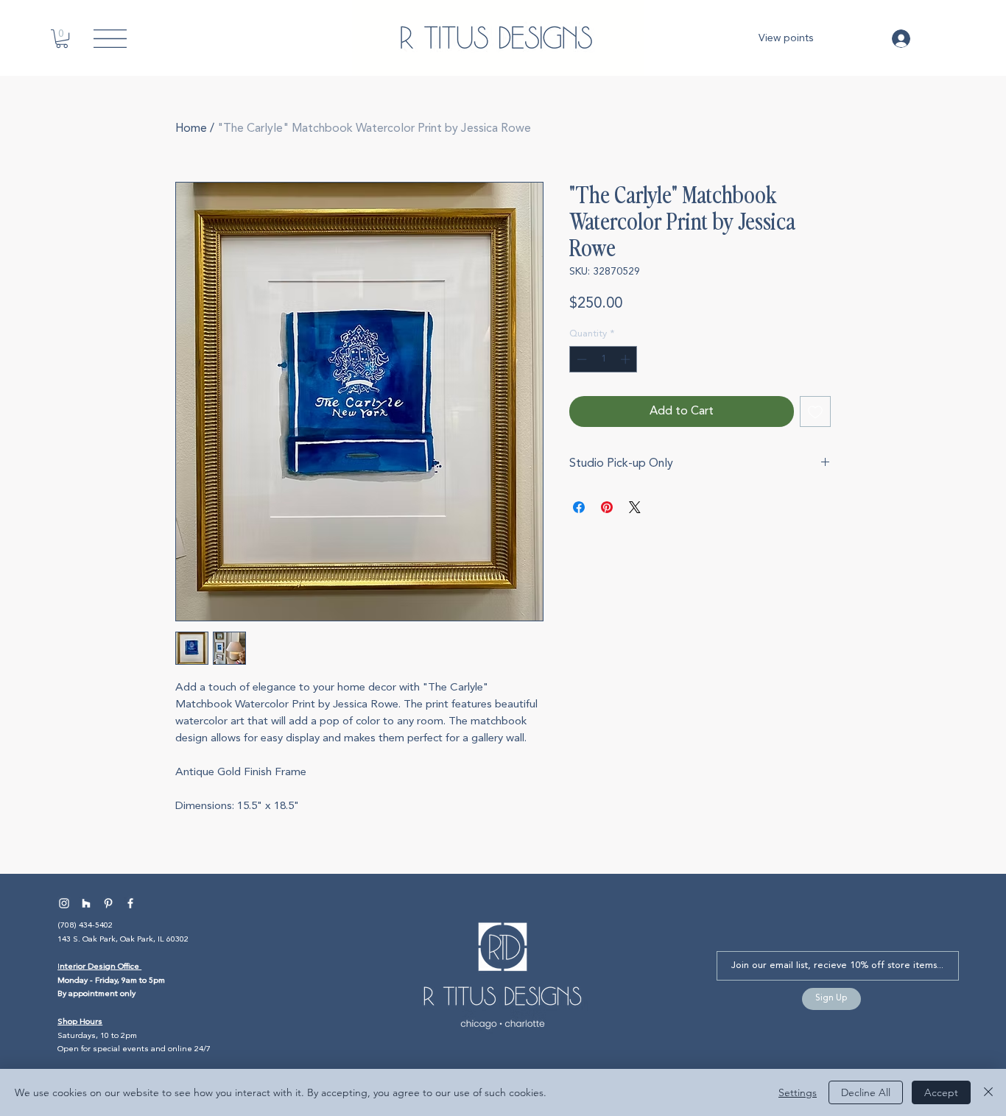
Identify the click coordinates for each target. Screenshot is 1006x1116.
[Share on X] (635, 507)
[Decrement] (580, 359)
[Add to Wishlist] (815, 411)
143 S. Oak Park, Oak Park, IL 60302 (123, 940)
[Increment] (627, 359)
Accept (941, 1092)
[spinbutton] (603, 359)
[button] (62, 38)
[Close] (988, 1092)
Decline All (865, 1092)
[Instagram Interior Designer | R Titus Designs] (64, 903)
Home (191, 129)
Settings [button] (797, 1092)
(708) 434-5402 (85, 926)
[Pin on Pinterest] (607, 507)
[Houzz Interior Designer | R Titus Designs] (86, 903)
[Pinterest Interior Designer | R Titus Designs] (108, 903)
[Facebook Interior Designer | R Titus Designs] (130, 903)
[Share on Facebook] (579, 507)
